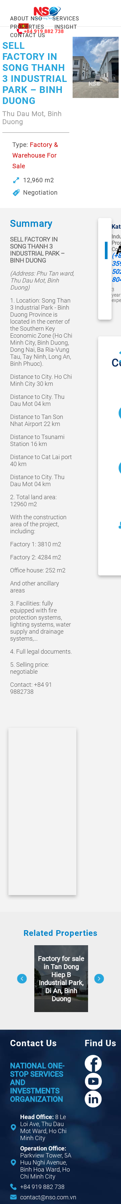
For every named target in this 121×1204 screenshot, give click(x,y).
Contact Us (27, 35)
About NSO (26, 18)
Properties (27, 27)
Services (65, 18)
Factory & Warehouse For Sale (35, 155)
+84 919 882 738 (42, 1186)
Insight (65, 27)
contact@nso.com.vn (48, 1197)
